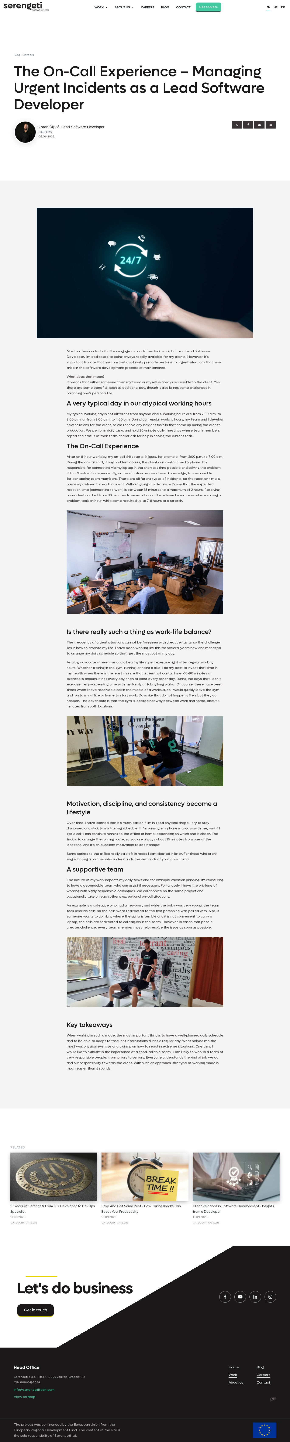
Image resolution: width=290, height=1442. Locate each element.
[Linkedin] (271, 125)
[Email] (259, 125)
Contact (183, 7)
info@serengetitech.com (34, 1389)
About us (236, 1382)
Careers (147, 7)
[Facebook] (248, 125)
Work (99, 7)
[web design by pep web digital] (273, 1399)
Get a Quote (208, 7)
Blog (165, 7)
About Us (122, 7)
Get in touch (35, 1310)
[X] (237, 125)
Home (234, 1367)
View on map (24, 1397)
